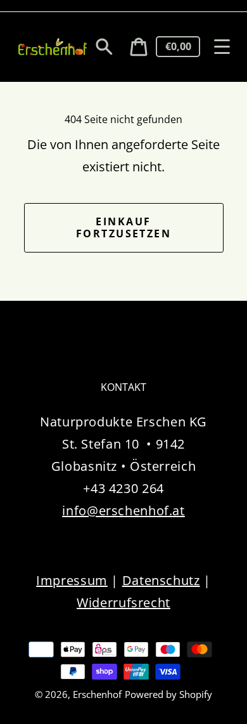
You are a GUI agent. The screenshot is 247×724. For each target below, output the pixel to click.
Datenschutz (161, 580)
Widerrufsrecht (123, 602)
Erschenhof (97, 694)
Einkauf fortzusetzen (123, 227)
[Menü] (222, 46)
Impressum (72, 580)
